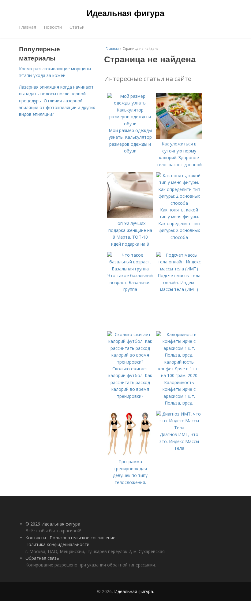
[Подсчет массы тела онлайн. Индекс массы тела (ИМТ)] (179, 269)
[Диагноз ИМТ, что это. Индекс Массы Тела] (179, 428)
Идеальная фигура (125, 13)
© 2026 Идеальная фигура (52, 524)
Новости (53, 27)
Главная (27, 27)
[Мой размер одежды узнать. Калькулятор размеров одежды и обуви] (130, 123)
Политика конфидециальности (57, 544)
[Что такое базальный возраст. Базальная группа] (130, 269)
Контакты (35, 538)
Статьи (76, 27)
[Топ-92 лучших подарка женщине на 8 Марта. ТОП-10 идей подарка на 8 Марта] (130, 216)
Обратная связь (42, 558)
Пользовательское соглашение (82, 538)
